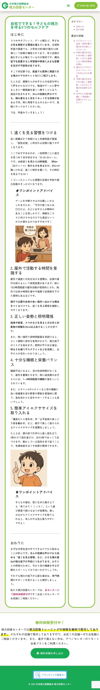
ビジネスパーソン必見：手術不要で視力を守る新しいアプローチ (84, 45)
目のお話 (80, 29)
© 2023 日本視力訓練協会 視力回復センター (50, 684)
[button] (68, 5)
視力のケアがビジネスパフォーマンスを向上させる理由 (84, 71)
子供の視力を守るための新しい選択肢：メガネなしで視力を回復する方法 (84, 84)
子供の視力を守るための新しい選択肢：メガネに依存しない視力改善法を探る (84, 58)
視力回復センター (22, 7)
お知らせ (80, 26)
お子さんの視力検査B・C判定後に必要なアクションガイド (84, 98)
